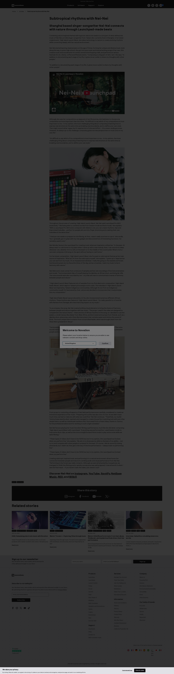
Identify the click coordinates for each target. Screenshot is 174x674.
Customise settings (127, 670)
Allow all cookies (140, 670)
